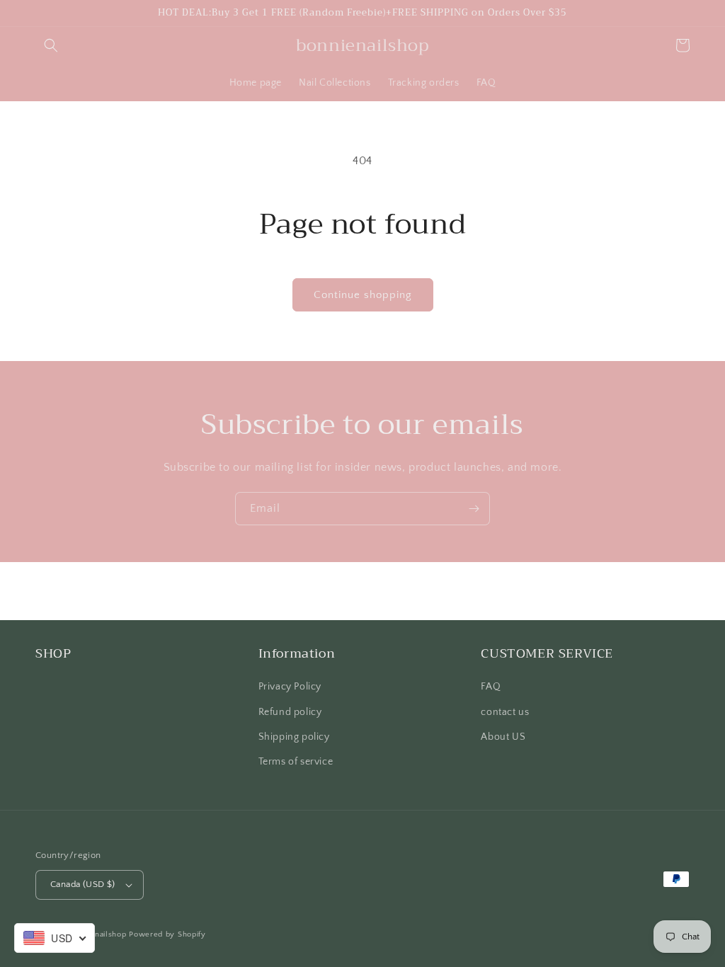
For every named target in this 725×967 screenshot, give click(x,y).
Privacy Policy (289, 686)
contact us (505, 712)
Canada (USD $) (82, 884)
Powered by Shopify (167, 934)
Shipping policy (294, 737)
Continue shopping (363, 295)
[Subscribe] (473, 508)
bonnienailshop (98, 934)
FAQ (491, 686)
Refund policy (290, 712)
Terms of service (295, 761)
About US (503, 737)
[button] (51, 45)
